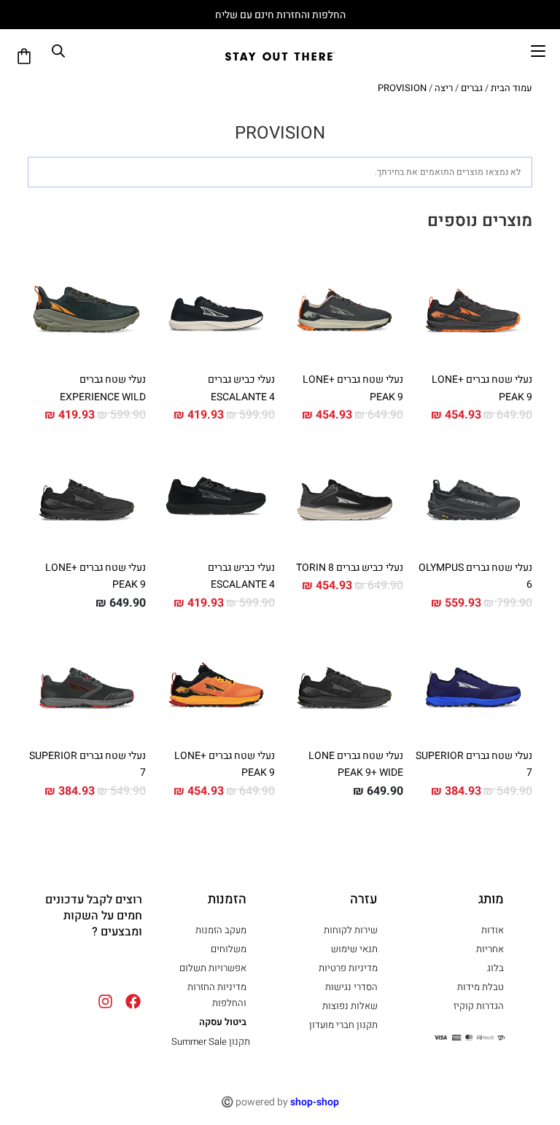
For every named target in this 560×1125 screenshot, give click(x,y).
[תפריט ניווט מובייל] (538, 51)
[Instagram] (63, 966)
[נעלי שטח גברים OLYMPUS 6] (473, 494)
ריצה (444, 88)
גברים (472, 88)
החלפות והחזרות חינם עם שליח (280, 15)
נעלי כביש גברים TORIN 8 (349, 567)
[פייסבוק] (133, 1001)
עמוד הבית (511, 88)
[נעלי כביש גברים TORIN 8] (345, 494)
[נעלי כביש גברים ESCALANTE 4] (216, 306)
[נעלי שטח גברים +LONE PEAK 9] (473, 306)
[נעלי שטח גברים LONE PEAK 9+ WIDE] (345, 682)
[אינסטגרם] (105, 1001)
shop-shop (314, 1102)
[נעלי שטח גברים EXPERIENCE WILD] (87, 306)
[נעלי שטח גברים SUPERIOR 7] (473, 682)
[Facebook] (103, 966)
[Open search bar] (58, 51)
